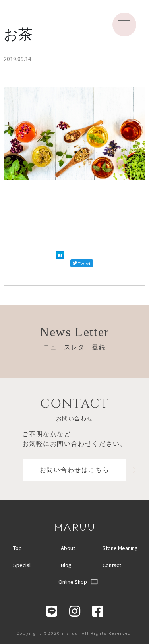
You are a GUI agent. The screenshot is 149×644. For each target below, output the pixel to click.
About (68, 548)
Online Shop (72, 581)
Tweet (84, 263)
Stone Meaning (120, 548)
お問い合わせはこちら (75, 469)
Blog (66, 565)
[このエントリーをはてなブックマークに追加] (60, 263)
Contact (112, 565)
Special (22, 565)
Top (17, 548)
